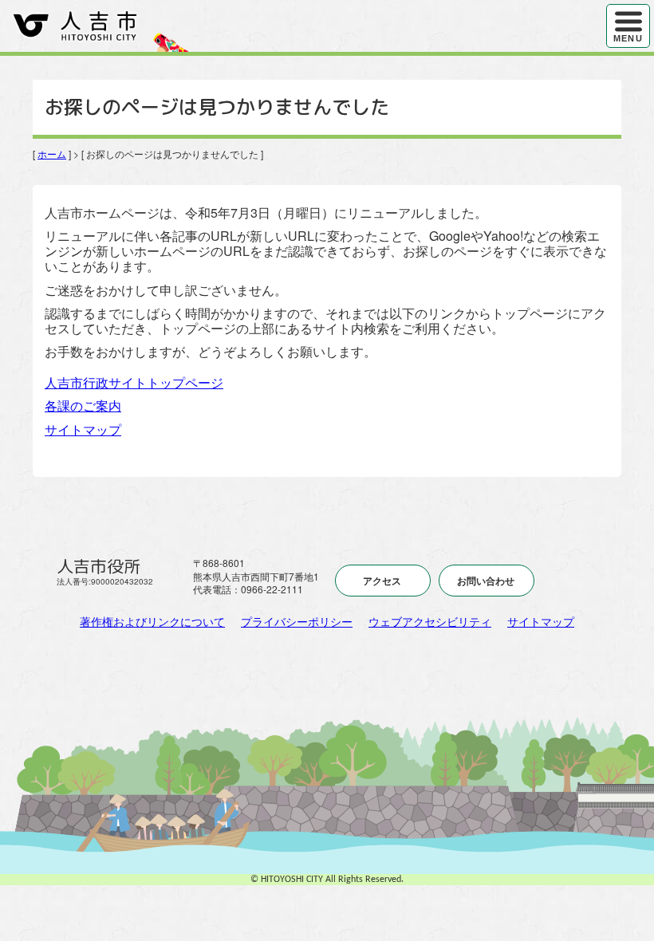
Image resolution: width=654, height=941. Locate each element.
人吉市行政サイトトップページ (134, 382)
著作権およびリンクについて (152, 621)
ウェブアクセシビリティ (429, 621)
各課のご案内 (83, 405)
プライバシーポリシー (297, 621)
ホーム (51, 153)
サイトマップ (83, 429)
